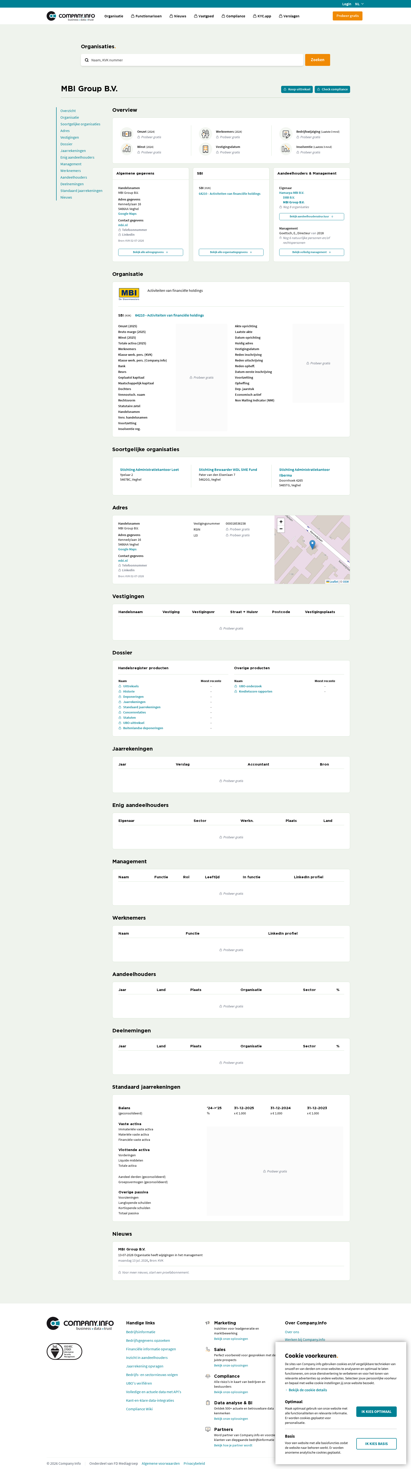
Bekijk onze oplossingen (231, 1339)
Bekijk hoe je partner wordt (233, 1445)
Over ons (292, 1331)
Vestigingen (69, 137)
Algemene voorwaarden (161, 1463)
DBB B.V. (289, 197)
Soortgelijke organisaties (80, 124)
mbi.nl (123, 225)
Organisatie (113, 16)
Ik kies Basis (376, 1443)
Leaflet (333, 581)
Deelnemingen (72, 183)
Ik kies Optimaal (376, 1411)
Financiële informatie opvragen (151, 1349)
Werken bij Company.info (305, 1339)
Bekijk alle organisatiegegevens (229, 252)
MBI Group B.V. (293, 202)
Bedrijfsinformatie (140, 1331)
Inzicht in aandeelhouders (147, 1357)
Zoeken (317, 59)
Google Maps (127, 213)
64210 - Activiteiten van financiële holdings (229, 193)
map (311, 549)
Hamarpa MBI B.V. (291, 192)
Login (346, 3)
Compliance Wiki (139, 1408)
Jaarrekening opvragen (144, 1366)
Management (70, 163)
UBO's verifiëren (139, 1383)
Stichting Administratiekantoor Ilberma (304, 472)
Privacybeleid (194, 1463)
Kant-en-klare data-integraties (150, 1400)
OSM (346, 581)
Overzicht (68, 110)
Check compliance (335, 89)
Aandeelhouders (73, 177)
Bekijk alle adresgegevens (148, 252)
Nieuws (66, 197)
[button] (312, 545)
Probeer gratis (348, 15)
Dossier (66, 144)
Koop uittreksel (299, 89)
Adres (65, 130)
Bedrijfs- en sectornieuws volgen (152, 1374)
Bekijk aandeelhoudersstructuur (309, 216)
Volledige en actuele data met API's (153, 1391)
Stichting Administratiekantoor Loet (149, 469)
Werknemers (70, 170)
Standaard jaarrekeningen (81, 190)
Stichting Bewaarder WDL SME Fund (228, 469)
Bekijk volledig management (309, 252)
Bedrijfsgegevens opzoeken (148, 1340)
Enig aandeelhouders (77, 157)
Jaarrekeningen (73, 150)
